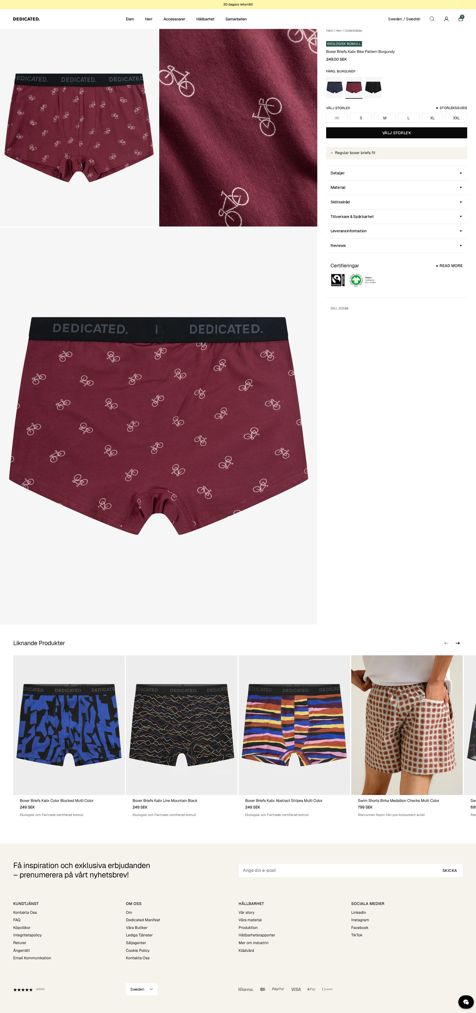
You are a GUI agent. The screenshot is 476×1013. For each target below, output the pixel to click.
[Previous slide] (446, 643)
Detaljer (338, 173)
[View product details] (69, 806)
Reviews (338, 245)
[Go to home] (69, 19)
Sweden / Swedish (404, 19)
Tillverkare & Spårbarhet (352, 216)
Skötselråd (340, 202)
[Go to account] (446, 19)
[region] (238, 736)
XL (432, 117)
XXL (456, 117)
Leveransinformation (349, 230)
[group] (69, 736)
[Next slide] (457, 643)
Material (338, 187)
